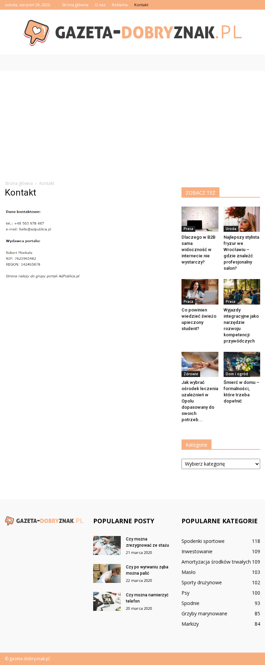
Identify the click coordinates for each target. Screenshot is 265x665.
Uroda (231, 228)
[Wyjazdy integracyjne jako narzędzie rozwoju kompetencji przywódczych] (242, 291)
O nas (100, 4)
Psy (185, 592)
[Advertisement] (132, 123)
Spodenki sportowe (203, 541)
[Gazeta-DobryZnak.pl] (132, 32)
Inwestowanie (197, 551)
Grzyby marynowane (204, 613)
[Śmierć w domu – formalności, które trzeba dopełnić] (242, 364)
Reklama (120, 4)
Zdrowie (191, 373)
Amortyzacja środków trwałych (216, 561)
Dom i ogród (237, 373)
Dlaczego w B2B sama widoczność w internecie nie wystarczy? (198, 250)
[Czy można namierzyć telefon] (107, 601)
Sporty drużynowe (201, 582)
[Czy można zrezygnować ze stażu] (107, 545)
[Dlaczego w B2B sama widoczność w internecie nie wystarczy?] (199, 219)
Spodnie (190, 603)
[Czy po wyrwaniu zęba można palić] (107, 573)
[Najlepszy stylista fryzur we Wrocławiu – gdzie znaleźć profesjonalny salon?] (242, 219)
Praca (188, 228)
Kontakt (141, 4)
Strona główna (75, 4)
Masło (188, 572)
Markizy (190, 624)
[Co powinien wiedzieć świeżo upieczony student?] (199, 291)
